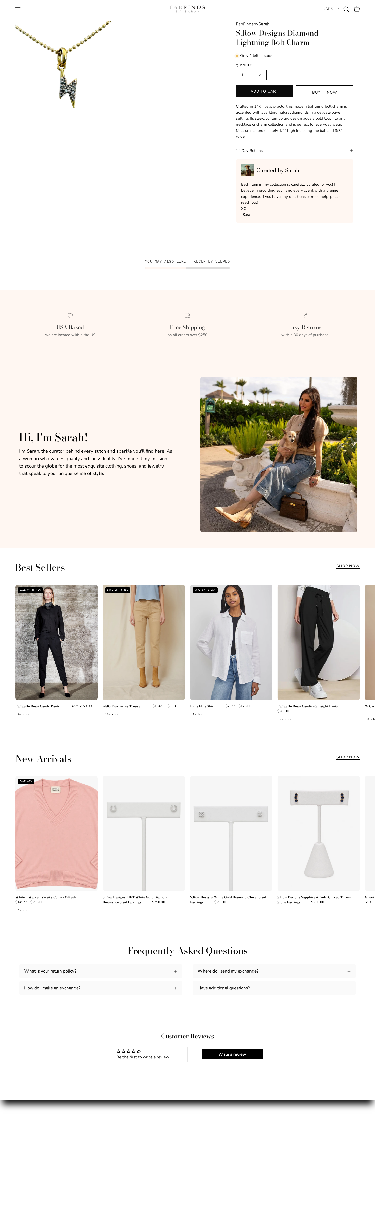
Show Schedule (34, 1152)
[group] (187, 654)
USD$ (328, 8)
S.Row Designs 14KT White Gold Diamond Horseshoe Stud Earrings (135, 900)
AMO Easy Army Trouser (122, 706)
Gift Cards (29, 1169)
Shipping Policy (121, 1143)
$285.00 (283, 711)
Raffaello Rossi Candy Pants (37, 706)
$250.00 (158, 902)
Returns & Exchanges (126, 1152)
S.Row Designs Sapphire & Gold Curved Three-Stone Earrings (314, 900)
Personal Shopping (37, 1160)
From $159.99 (81, 706)
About (25, 1143)
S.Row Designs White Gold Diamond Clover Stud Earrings (228, 900)
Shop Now (348, 566)
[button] (346, 9)
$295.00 (220, 902)
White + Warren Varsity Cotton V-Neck (45, 897)
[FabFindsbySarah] (187, 9)
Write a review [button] (232, 1054)
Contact (113, 1160)
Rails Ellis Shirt (202, 706)
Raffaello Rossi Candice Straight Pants (307, 706)
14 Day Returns (249, 150)
